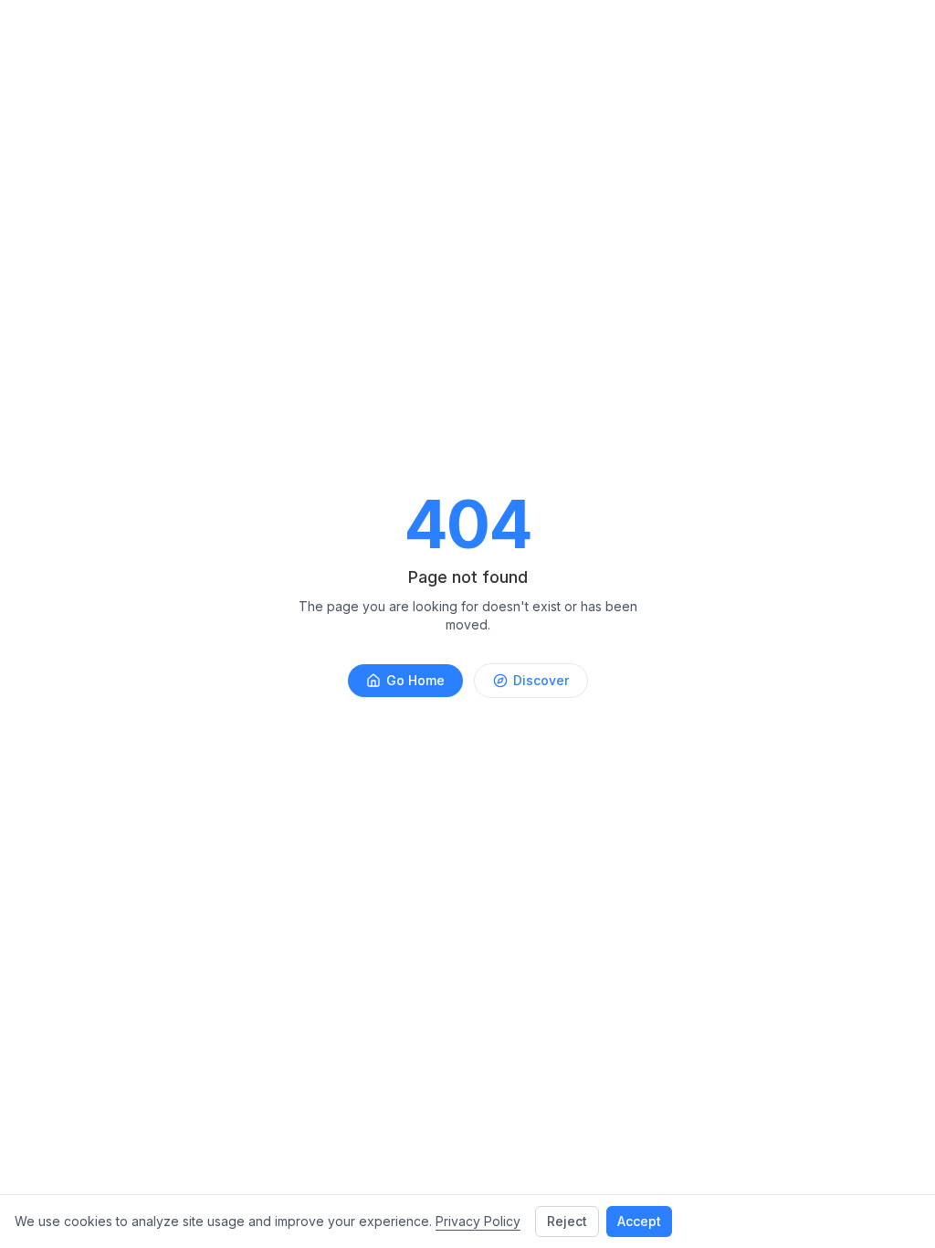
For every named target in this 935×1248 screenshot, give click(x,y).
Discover (541, 680)
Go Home (415, 680)
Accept (639, 1221)
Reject (567, 1221)
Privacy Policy (478, 1221)
